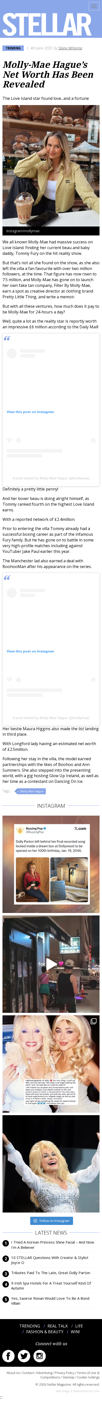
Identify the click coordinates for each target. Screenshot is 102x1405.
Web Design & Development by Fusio (78, 1391)
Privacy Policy (65, 1372)
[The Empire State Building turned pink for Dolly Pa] (51, 964)
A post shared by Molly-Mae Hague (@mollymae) (51, 478)
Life (79, 1326)
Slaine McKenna (70, 48)
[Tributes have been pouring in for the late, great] (51, 1064)
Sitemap (68, 1377)
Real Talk (58, 1326)
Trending (13, 48)
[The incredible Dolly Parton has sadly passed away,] (51, 1164)
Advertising (44, 1372)
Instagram (39, 1356)
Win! (75, 1331)
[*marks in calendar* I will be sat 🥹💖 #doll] (51, 864)
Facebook (8, 1356)
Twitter (24, 1356)
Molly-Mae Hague (31, 791)
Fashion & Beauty (44, 1331)
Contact (28, 1372)
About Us (13, 1372)
